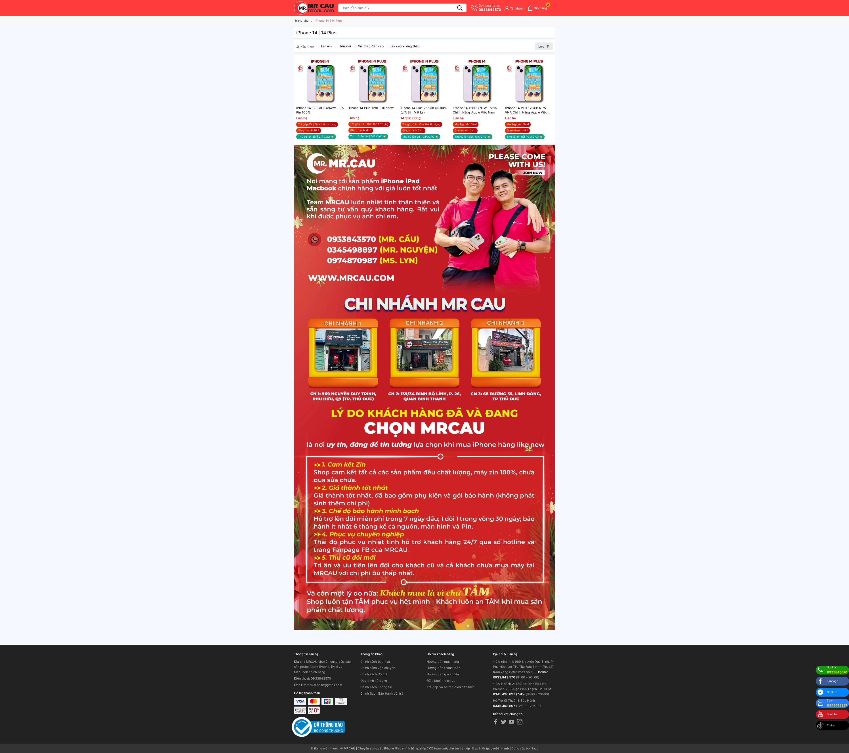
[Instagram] (519, 721)
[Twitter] (503, 721)
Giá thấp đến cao (371, 46)
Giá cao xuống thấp (405, 46)
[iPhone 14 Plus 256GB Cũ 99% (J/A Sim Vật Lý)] (424, 81)
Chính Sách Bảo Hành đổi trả (381, 693)
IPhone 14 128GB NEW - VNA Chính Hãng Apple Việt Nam (475, 110)
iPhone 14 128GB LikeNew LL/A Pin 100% (320, 110)
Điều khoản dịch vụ (441, 680)
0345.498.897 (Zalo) (509, 694)
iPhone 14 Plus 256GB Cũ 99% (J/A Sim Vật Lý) (424, 110)
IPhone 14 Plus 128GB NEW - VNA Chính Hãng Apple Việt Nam (527, 110)
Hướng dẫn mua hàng (443, 661)
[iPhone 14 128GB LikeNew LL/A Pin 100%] (320, 81)
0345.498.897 (504, 706)
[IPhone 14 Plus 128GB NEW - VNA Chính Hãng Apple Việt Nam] (529, 81)
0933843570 (490, 8)
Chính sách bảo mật (375, 661)
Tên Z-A (345, 46)
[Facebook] (495, 721)
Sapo (534, 748)
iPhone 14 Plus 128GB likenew (371, 108)
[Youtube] (511, 721)
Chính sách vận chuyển (377, 668)
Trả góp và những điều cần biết (450, 687)
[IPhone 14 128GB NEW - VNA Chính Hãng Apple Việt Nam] (477, 81)
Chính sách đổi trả (374, 674)
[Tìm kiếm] (460, 8)
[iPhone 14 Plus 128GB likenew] (372, 81)
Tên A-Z (327, 46)
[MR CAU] (314, 8)
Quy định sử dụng (373, 680)
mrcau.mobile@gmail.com (323, 685)
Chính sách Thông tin (376, 687)
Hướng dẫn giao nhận (443, 674)
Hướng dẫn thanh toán (443, 668)
